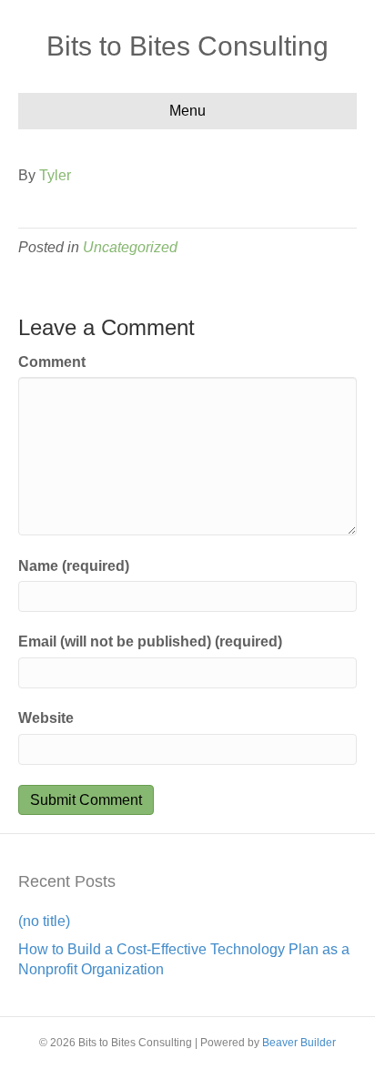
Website (46, 718)
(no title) (44, 921)
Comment (52, 362)
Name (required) (73, 566)
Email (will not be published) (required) (150, 641)
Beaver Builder (299, 1042)
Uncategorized (130, 247)
